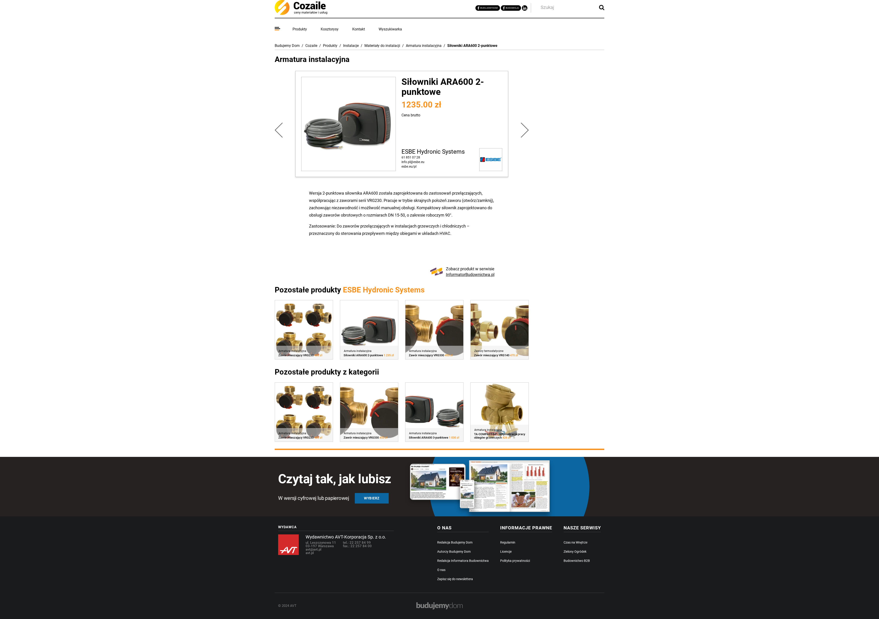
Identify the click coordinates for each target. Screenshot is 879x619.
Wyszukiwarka (390, 29)
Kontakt (358, 29)
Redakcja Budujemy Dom (454, 542)
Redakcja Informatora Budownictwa (463, 561)
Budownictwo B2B (577, 561)
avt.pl (310, 553)
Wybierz (372, 498)
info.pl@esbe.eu (413, 162)
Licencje (506, 551)
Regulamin (507, 542)
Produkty (300, 29)
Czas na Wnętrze (575, 542)
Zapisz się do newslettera (455, 579)
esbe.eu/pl (409, 166)
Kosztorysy (330, 29)
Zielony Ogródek (575, 551)
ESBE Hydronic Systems (433, 151)
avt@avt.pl (313, 549)
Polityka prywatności (515, 561)
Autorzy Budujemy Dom (454, 551)
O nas (441, 570)
